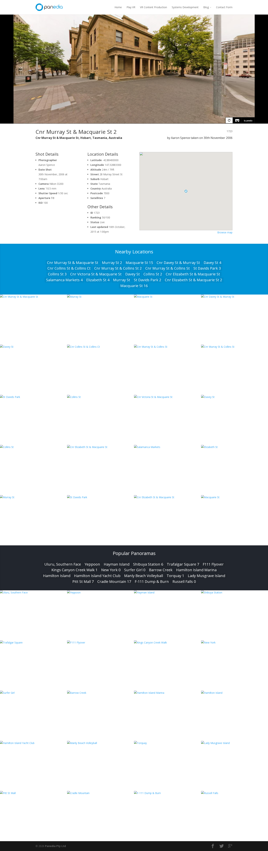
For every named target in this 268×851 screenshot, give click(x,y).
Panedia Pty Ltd (55, 846)
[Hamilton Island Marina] (167, 692)
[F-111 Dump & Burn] (167, 793)
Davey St (132, 274)
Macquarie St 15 (139, 262)
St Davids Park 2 (147, 279)
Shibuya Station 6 (148, 564)
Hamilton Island (56, 575)
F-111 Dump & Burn (152, 581)
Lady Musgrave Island (206, 575)
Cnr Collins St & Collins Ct (69, 268)
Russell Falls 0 (184, 581)
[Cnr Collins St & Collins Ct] (100, 346)
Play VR (131, 7)
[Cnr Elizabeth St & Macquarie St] (100, 447)
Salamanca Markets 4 (64, 279)
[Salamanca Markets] (167, 447)
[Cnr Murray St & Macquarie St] (33, 296)
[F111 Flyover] (100, 642)
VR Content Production (153, 7)
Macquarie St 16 (134, 285)
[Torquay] (167, 743)
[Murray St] (100, 296)
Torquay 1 (175, 575)
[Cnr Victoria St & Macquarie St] (167, 397)
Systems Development (185, 7)
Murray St (121, 279)
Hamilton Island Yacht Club (97, 575)
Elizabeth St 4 (97, 279)
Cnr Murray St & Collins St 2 (118, 268)
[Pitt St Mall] (33, 793)
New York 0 (111, 569)
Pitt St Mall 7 (83, 581)
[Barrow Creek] (100, 692)
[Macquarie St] (167, 296)
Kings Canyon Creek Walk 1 (74, 569)
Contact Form (224, 7)
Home (118, 7)
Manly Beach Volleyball (143, 575)
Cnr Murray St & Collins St (167, 268)
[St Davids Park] (33, 397)
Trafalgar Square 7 (183, 564)
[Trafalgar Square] (33, 642)
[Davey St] (33, 346)
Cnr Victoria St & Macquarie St (96, 274)
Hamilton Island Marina (196, 569)
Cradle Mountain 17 (114, 581)
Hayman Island (116, 564)
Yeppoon (92, 564)
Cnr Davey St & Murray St (178, 262)
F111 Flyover (213, 564)
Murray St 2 (112, 262)
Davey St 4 (212, 262)
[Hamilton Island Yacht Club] (33, 743)
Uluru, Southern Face (62, 564)
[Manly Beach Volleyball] (100, 743)
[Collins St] (100, 397)
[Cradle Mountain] (100, 793)
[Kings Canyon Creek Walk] (167, 642)
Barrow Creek (160, 569)
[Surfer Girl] (33, 692)
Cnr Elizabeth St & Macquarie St (193, 274)
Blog (206, 7)
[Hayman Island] (167, 592)
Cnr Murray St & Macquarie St (72, 262)
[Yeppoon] (100, 592)
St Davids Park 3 (207, 268)
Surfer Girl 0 (134, 569)
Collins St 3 (57, 274)
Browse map (224, 232)
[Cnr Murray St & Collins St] (167, 346)
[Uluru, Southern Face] (33, 592)
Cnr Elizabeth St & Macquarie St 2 (193, 279)
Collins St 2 (152, 274)
